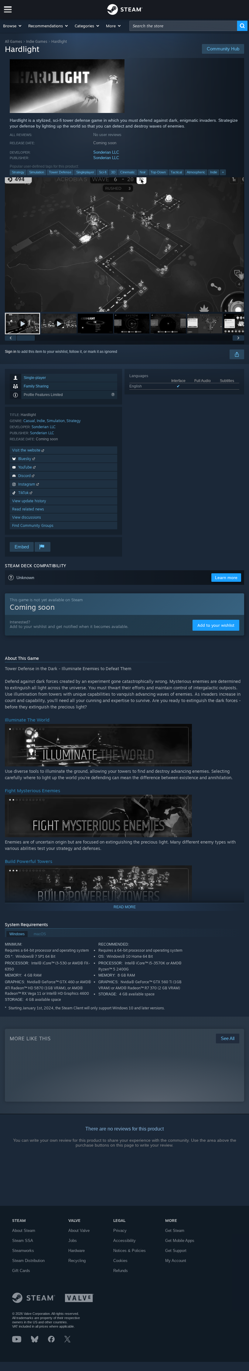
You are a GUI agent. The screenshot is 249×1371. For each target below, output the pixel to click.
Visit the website (27, 450)
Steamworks (23, 1250)
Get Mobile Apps (179, 1240)
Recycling (77, 1260)
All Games (13, 41)
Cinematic (127, 172)
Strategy (18, 172)
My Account (175, 1260)
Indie (213, 172)
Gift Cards (21, 1270)
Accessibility (124, 1240)
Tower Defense (60, 172)
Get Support (175, 1250)
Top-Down (158, 172)
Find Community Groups (32, 525)
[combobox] (183, 26)
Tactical (176, 172)
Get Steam (174, 1230)
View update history (29, 501)
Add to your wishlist (215, 625)
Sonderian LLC (106, 152)
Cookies (120, 1260)
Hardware (76, 1250)
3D (113, 172)
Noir (143, 172)
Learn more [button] (226, 577)
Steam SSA (22, 1240)
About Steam (23, 1230)
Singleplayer (85, 172)
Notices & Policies (129, 1250)
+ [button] (223, 172)
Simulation (36, 172)
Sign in (10, 352)
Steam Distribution (28, 1260)
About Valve (79, 1230)
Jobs (72, 1240)
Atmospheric (196, 172)
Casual (29, 420)
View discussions (26, 517)
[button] (12, 26)
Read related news (28, 509)
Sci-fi (102, 172)
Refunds (120, 1270)
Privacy (120, 1230)
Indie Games (36, 41)
